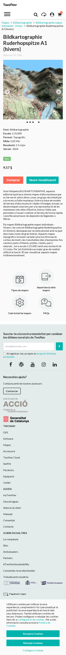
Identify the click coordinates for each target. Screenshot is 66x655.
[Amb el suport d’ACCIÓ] (16, 411)
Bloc (5, 545)
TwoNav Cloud (11, 457)
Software (8, 438)
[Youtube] (33, 364)
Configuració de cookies (30, 619)
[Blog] (21, 364)
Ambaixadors (10, 551)
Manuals (8, 514)
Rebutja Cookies (33, 642)
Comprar (13, 180)
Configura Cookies (33, 650)
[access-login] (52, 15)
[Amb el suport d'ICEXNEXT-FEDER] (33, 582)
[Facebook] (10, 364)
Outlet (6, 482)
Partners (8, 557)
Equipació (8, 476)
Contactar (12, 391)
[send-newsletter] (59, 346)
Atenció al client (12, 507)
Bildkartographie (22, 22)
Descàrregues (10, 501)
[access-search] (35, 15)
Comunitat (9, 520)
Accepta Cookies (33, 633)
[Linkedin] (55, 364)
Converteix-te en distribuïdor (19, 570)
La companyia (10, 539)
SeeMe (7, 463)
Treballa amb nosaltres (16, 576)
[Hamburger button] (7, 14)
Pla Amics (8, 470)
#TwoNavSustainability (16, 564)
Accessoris (9, 451)
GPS (5, 432)
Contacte (8, 526)
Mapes (5, 22)
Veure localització (42, 180)
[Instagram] (44, 364)
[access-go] (44, 15)
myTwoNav (9, 495)
